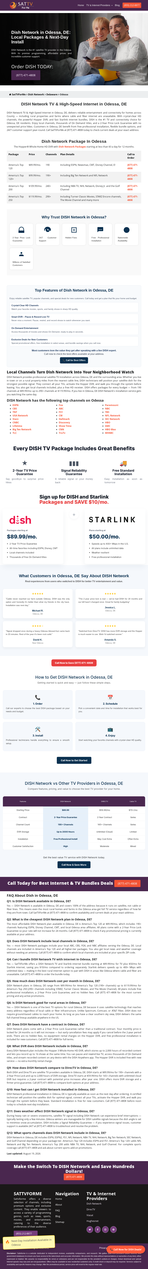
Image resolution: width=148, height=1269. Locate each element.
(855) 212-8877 (132, 5)
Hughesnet (93, 1221)
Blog (117, 5)
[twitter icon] (90, 1229)
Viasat (90, 1215)
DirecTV (91, 1209)
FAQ (57, 1210)
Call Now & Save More (74, 864)
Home (81, 5)
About (58, 1204)
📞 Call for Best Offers (74, 360)
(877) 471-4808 (25, 75)
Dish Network (36, 94)
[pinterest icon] (113, 1229)
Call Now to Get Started (74, 760)
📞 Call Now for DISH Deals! (125, 1249)
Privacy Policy (106, 1248)
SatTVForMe (18, 94)
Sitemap (59, 1222)
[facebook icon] (97, 1229)
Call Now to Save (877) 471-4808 (74, 662)
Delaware (51, 94)
